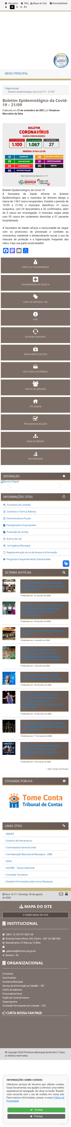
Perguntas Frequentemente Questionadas (28, 559)
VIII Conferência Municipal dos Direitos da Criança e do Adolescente (43, 586)
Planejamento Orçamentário (21, 525)
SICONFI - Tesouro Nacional (20, 868)
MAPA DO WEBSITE (35, 441)
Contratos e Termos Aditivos (21, 511)
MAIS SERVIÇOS (35, 459)
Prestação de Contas (17, 532)
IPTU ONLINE (35, 406)
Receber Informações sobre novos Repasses (29, 881)
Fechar (38, 1116)
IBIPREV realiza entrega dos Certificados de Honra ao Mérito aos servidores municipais (43, 610)
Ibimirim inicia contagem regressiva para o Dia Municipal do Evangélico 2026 (42, 750)
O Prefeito (7, 973)
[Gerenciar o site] (66, 894)
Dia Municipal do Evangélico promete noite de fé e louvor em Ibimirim (44, 726)
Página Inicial (12, 88)
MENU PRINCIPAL (16, 73)
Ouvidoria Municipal (12, 981)
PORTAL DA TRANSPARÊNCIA (35, 267)
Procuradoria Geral (12, 993)
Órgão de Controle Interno (15, 997)
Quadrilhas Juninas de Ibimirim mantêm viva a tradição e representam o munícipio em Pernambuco (43, 654)
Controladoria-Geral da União (21, 847)
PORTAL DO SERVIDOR (35, 389)
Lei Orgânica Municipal (18, 545)
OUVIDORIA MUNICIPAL (35, 337)
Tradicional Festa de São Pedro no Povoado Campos (42, 677)
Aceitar (38, 1109)
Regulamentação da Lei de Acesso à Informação (31, 552)
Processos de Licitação (18, 505)
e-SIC (35, 319)
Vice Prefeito (9, 977)
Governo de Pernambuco (19, 840)
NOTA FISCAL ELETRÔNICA (35, 372)
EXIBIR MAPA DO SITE (36, 914)
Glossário (13, 3)
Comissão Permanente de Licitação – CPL (24, 1005)
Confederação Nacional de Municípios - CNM (29, 854)
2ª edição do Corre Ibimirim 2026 (43, 632)
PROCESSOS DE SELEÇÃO (35, 424)
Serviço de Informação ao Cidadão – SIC (23, 985)
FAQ (26, 3)
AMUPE (10, 834)
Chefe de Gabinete (12, 989)
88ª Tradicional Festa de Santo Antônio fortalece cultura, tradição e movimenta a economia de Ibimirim (43, 700)
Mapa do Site (40, 3)
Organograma (9, 1001)
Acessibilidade (60, 3)
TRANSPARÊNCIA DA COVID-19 (35, 284)
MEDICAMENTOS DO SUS (35, 354)
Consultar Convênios (17, 874)
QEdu (9, 861)
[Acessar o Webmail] (61, 894)
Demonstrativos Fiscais (18, 518)
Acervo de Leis (14, 539)
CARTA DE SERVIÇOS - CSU (35, 302)
